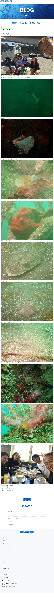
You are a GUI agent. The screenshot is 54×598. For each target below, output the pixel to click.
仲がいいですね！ (5, 118)
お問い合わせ (6, 577)
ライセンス (5, 543)
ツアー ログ (5, 565)
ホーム (4, 537)
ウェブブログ (12, 515)
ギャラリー (5, 562)
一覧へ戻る (27, 500)
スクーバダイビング (13, 518)
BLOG (10, 511)
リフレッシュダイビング (8, 549)
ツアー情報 (5, 552)
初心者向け (5, 540)
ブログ (4, 571)
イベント (5, 555)
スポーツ (11, 521)
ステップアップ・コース (8, 546)
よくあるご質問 (6, 568)
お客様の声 (5, 574)
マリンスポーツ (12, 524)
